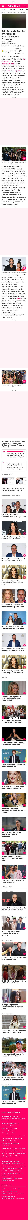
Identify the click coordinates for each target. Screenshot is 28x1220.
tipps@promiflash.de (14, 490)
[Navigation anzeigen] (2, 6)
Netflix (19, 298)
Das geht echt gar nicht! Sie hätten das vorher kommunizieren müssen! (15, 455)
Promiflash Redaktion (9, 43)
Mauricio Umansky (8, 64)
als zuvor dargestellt (14, 71)
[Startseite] (14, 6)
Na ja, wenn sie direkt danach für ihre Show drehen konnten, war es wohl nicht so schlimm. (15, 466)
